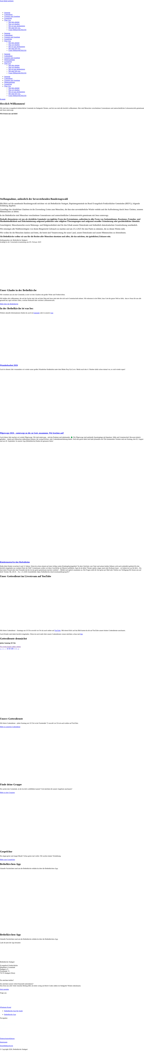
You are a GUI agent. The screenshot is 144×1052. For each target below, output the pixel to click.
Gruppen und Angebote (12, 16)
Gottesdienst (8, 14)
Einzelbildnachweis (6, 1046)
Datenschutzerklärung (7, 1038)
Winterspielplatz (9, 60)
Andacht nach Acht (6, 1035)
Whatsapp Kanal (5, 1007)
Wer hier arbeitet (13, 22)
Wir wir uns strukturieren (16, 26)
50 (9, 648)
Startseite (7, 13)
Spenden (3, 1031)
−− (3, 648)
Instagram (3, 1000)
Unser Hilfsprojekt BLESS (17, 30)
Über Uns (7, 20)
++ (16, 648)
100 (12, 648)
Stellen (2, 1029)
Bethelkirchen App (6, 1004)
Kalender (37, 313)
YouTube (58, 630)
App (51, 313)
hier (81, 634)
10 (7, 648)
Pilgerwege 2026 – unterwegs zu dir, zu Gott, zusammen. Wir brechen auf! (32, 433)
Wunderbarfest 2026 (9, 365)
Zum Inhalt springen (6, 1)
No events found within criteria (10, 647)
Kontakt (2, 1025)
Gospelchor (8, 18)
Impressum (3, 1042)
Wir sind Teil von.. (14, 28)
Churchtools (4, 1033)
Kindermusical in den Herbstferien (15, 562)
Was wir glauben (14, 24)
